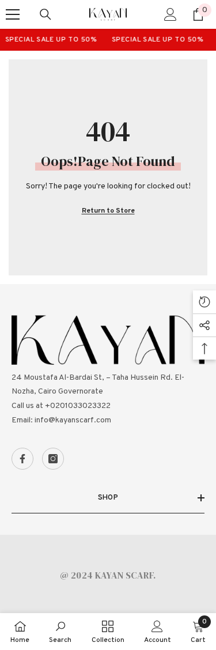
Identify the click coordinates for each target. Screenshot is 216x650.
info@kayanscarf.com (73, 420)
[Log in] (170, 14)
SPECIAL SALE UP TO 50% (49, 39)
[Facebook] (22, 459)
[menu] (13, 14)
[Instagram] (53, 459)
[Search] (45, 14)
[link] (60, 631)
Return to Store (108, 211)
